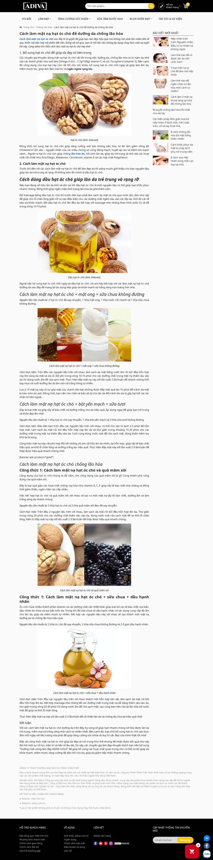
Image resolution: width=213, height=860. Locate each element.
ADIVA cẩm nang (102, 835)
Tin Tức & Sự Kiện (170, 19)
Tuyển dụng (70, 839)
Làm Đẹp (43, 19)
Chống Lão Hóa (44, 27)
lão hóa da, (78, 153)
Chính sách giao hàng (30, 843)
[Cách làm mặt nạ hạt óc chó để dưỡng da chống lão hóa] (84, 104)
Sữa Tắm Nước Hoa (110, 19)
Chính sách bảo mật (74, 843)
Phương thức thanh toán (32, 839)
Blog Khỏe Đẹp (140, 19)
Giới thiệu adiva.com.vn (76, 835)
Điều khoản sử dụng (74, 847)
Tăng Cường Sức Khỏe (73, 19)
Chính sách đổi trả (29, 847)
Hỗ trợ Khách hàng (172, 6)
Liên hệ (68, 850)
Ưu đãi (26, 19)
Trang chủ (28, 27)
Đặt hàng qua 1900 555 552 (33, 835)
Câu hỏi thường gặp (30, 850)
